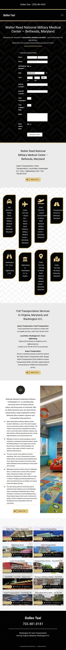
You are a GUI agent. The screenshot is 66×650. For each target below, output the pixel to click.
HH (28, 80)
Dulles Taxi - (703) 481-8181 (33, 4)
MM (35, 80)
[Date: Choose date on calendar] (47, 73)
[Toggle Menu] (62, 15)
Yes (30, 66)
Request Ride (35, 134)
